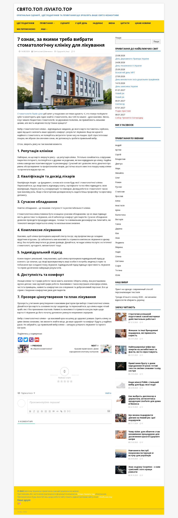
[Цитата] (53, 411)
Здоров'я (61, 51)
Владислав (120, 159)
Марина (119, 247)
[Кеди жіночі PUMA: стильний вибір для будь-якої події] (120, 387)
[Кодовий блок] (57, 411)
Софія (118, 265)
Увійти (108, 393)
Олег (117, 177)
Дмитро (119, 163)
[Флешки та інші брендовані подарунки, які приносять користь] (120, 336)
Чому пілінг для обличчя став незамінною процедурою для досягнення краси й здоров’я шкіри (144, 435)
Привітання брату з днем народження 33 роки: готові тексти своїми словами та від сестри (144, 367)
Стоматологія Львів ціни (30, 113)
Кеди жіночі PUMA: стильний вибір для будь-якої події (143, 383)
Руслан (118, 187)
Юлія (117, 275)
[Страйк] (42, 411)
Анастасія (119, 205)
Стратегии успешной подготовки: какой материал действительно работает (144, 316)
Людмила (119, 242)
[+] (68, 411)
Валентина (120, 214)
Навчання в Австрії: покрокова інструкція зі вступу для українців (141, 453)
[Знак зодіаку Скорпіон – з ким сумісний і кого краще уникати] (120, 472)
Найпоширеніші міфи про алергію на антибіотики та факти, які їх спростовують (142, 349)
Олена (118, 256)
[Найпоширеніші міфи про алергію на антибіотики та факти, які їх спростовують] (120, 352)
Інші (43, 29)
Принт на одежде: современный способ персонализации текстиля (134, 291)
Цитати (125, 23)
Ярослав (119, 196)
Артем (118, 149)
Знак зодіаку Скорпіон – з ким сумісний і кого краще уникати (144, 469)
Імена (112, 23)
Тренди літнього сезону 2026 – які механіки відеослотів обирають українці (135, 298)
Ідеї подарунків (25, 23)
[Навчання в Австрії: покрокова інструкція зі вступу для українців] (120, 456)
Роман (118, 182)
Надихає (98, 23)
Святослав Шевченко (43, 51)
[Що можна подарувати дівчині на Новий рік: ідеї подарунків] (120, 420)
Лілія (117, 238)
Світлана (119, 261)
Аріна (117, 210)
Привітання (46, 23)
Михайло (119, 173)
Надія (117, 252)
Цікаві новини (143, 23)
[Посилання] (61, 411)
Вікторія (119, 219)
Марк (117, 168)
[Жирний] (30, 411)
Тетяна (118, 270)
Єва (117, 233)
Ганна (118, 224)
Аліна (117, 200)
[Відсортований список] (46, 411)
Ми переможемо (26, 29)
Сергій (118, 154)
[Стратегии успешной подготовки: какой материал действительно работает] (120, 319)
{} (65, 411)
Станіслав (120, 191)
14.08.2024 (25, 51)
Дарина (118, 228)
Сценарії (65, 23)
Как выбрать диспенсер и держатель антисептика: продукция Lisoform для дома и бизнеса (144, 400)
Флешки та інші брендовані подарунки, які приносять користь (143, 333)
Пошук (118, 37)
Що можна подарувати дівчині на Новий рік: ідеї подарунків (141, 417)
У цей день (81, 23)
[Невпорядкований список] (50, 411)
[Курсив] (34, 411)
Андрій (118, 145)
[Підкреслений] (38, 411)
